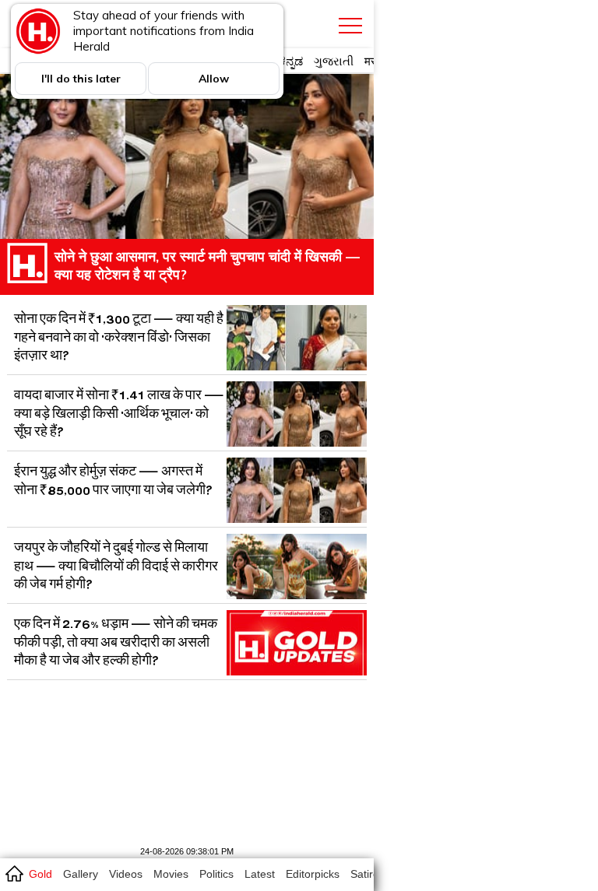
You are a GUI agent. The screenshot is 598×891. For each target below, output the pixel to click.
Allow (214, 79)
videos (125, 874)
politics (216, 874)
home (13, 873)
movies (170, 874)
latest (259, 874)
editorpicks (312, 874)
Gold (40, 874)
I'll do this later (81, 79)
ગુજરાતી (334, 61)
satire (364, 874)
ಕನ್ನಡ (291, 61)
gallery (80, 874)
